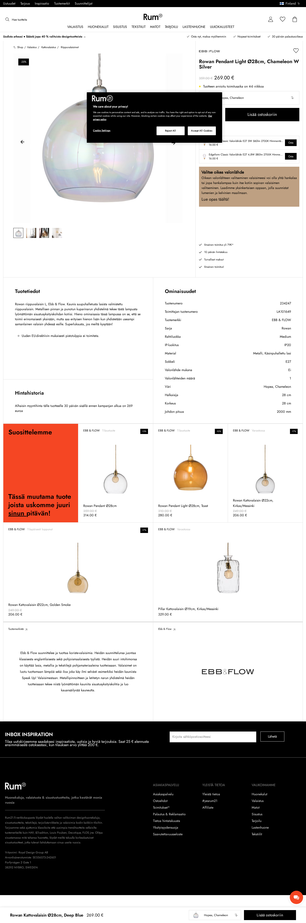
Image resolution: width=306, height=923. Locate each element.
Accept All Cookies (201, 130)
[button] (291, 3)
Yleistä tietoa (211, 794)
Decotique (74, 832)
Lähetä (272, 736)
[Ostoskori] (295, 19)
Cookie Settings (102, 130)
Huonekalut (259, 794)
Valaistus (258, 801)
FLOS (85, 832)
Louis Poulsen (58, 832)
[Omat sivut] (271, 19)
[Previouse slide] (22, 142)
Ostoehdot (160, 801)
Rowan (286, 328)
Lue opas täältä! (215, 199)
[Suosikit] (283, 19)
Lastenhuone (260, 827)
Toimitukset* (161, 807)
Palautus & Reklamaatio (169, 814)
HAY (31, 832)
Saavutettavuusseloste (168, 834)
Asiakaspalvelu (163, 794)
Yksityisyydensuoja (165, 827)
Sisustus (257, 814)
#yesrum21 (209, 801)
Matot (256, 807)
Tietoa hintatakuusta (166, 821)
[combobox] (290, 3)
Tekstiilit (257, 834)
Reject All (170, 130)
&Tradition (41, 832)
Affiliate (207, 807)
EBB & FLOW (281, 320)
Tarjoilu (256, 821)
